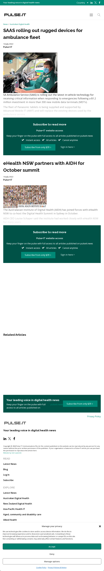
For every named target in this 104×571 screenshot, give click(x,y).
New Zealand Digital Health (17, 503)
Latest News (10, 463)
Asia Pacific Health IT (14, 509)
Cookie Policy (41, 567)
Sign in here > (68, 147)
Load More (52, 272)
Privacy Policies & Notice (57, 567)
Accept (52, 546)
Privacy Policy (94, 416)
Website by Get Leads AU (12, 453)
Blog (5, 469)
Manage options (52, 561)
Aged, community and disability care (22, 514)
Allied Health (10, 519)
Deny (52, 554)
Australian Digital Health (20, 24)
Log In (6, 474)
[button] (100, 526)
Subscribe (8, 480)
